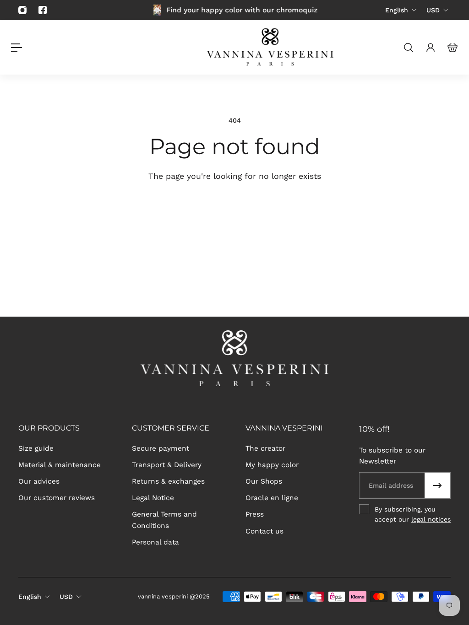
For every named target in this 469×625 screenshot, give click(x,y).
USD (433, 10)
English (396, 10)
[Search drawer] (409, 48)
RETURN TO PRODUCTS (291, 209)
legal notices (431, 519)
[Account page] (431, 48)
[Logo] (271, 47)
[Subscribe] (437, 485)
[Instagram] (22, 10)
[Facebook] (43, 10)
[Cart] (453, 48)
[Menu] (16, 47)
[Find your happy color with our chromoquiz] (234, 10)
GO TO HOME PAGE (169, 209)
